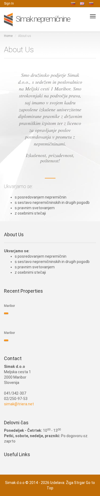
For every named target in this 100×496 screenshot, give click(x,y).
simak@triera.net (19, 404)
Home (8, 36)
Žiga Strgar (75, 482)
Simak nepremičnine (42, 19)
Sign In (9, 3)
